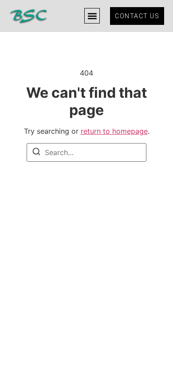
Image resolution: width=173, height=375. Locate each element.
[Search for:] (86, 152)
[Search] (36, 153)
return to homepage (114, 131)
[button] (92, 16)
